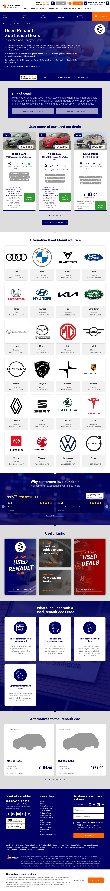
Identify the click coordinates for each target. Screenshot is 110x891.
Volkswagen (68, 458)
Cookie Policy (75, 845)
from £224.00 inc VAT (16, 427)
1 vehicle (94, 275)
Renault (16, 421)
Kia (67, 309)
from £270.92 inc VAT (68, 389)
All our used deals (88, 589)
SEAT (42, 421)
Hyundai (42, 309)
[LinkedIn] (13, 814)
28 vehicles (16, 275)
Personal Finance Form (22, 847)
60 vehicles (42, 313)
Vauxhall (42, 458)
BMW (42, 271)
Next (107, 506)
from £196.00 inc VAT (42, 389)
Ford (94, 271)
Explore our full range (19, 589)
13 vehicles (93, 424)
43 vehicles (42, 275)
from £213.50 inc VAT (42, 278)
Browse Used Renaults (32, 111)
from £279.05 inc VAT (16, 352)
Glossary (9, 847)
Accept (97, 880)
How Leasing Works (46, 818)
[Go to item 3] (49, 779)
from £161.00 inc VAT (42, 315)
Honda (16, 309)
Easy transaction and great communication (21, 507)
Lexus (16, 346)
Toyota (16, 458)
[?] (28, 177)
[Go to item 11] (64, 779)
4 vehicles (42, 387)
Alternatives (84, 77)
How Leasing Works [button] (72, 8)
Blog (41, 820)
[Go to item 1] (49, 215)
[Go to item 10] (61, 215)
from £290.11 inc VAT (94, 315)
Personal (77, 3)
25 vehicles (93, 313)
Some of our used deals (76, 111)
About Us (43, 801)
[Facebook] (8, 814)
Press (42, 803)
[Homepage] (11, 5)
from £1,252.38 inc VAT (93, 389)
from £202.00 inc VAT (68, 464)
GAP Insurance (39, 850)
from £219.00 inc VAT (68, 427)
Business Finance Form (40, 847)
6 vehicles (42, 424)
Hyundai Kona (66, 760)
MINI (94, 346)
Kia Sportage (90, 155)
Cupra (68, 271)
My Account (107, 3)
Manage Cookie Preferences (49, 834)
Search (53, 3)
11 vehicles (68, 313)
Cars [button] (25, 8)
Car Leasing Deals (46, 808)
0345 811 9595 (85, 3)
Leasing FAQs (10, 845)
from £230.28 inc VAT (42, 464)
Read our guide (47, 590)
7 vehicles (16, 424)
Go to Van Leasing (46, 827)
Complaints (91, 847)
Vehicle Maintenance (46, 815)
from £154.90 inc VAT (68, 315)
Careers (20, 845)
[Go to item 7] (57, 215)
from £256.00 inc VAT (94, 464)
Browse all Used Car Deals (54, 222)
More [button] (87, 8)
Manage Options (79, 880)
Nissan (16, 383)
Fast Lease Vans (45, 813)
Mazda (42, 346)
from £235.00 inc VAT (68, 278)
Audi (16, 271)
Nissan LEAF (19, 155)
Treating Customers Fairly (58, 847)
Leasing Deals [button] (54, 8)
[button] (9, 16)
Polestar (68, 383)
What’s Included (64, 77)
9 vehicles (16, 387)
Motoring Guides (45, 822)
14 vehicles (68, 424)
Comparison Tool (45, 825)
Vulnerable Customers (77, 847)
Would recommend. (63, 507)
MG (67, 346)
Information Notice (25, 850)
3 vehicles (16, 350)
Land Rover (94, 309)
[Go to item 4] (53, 215)
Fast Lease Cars (45, 811)
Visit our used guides (49, 562)
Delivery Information (46, 806)
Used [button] (42, 8)
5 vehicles (16, 462)
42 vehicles (68, 462)
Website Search (45, 829)
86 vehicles (93, 462)
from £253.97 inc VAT (16, 278)
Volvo (93, 458)
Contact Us (43, 832)
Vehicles (47, 77)
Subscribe (88, 835)
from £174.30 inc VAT (42, 352)
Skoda (68, 421)
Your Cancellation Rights (49, 845)
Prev (3, 506)
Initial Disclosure (11, 850)
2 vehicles (68, 387)
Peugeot (42, 383)
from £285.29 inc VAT (94, 427)
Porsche (93, 383)
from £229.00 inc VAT (94, 278)
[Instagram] (24, 814)
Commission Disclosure (90, 845)
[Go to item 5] (53, 779)
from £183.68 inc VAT (94, 352)
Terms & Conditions (31, 845)
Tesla (93, 421)
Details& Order (29, 198)
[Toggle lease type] (69, 3)
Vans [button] (33, 8)
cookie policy (25, 886)
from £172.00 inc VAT (42, 427)
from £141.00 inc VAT (16, 389)
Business (60, 3)
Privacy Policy (64, 845)
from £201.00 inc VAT (16, 315)
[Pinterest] (29, 814)
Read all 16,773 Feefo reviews (55, 516)
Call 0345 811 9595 (17, 801)
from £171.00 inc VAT (68, 352)
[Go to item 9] (61, 779)
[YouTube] (18, 814)
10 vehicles (68, 275)
